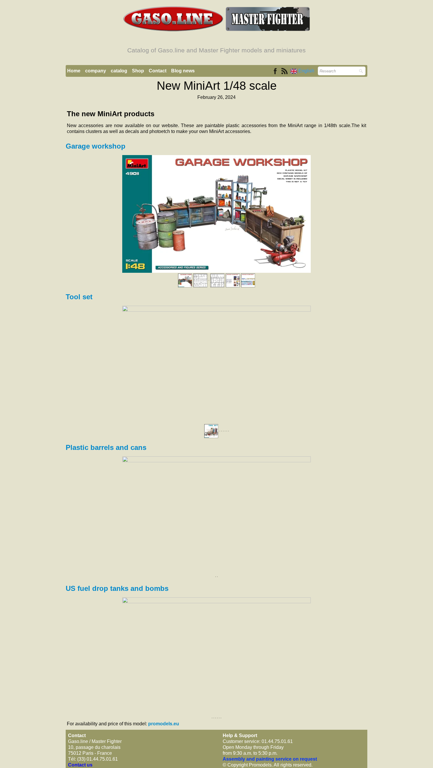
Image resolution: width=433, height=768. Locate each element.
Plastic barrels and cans (106, 447)
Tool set (80, 297)
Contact (157, 70)
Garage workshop (95, 146)
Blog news (183, 70)
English (306, 70)
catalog (119, 70)
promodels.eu (163, 723)
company (95, 70)
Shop (138, 70)
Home (73, 70)
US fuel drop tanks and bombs (117, 588)
